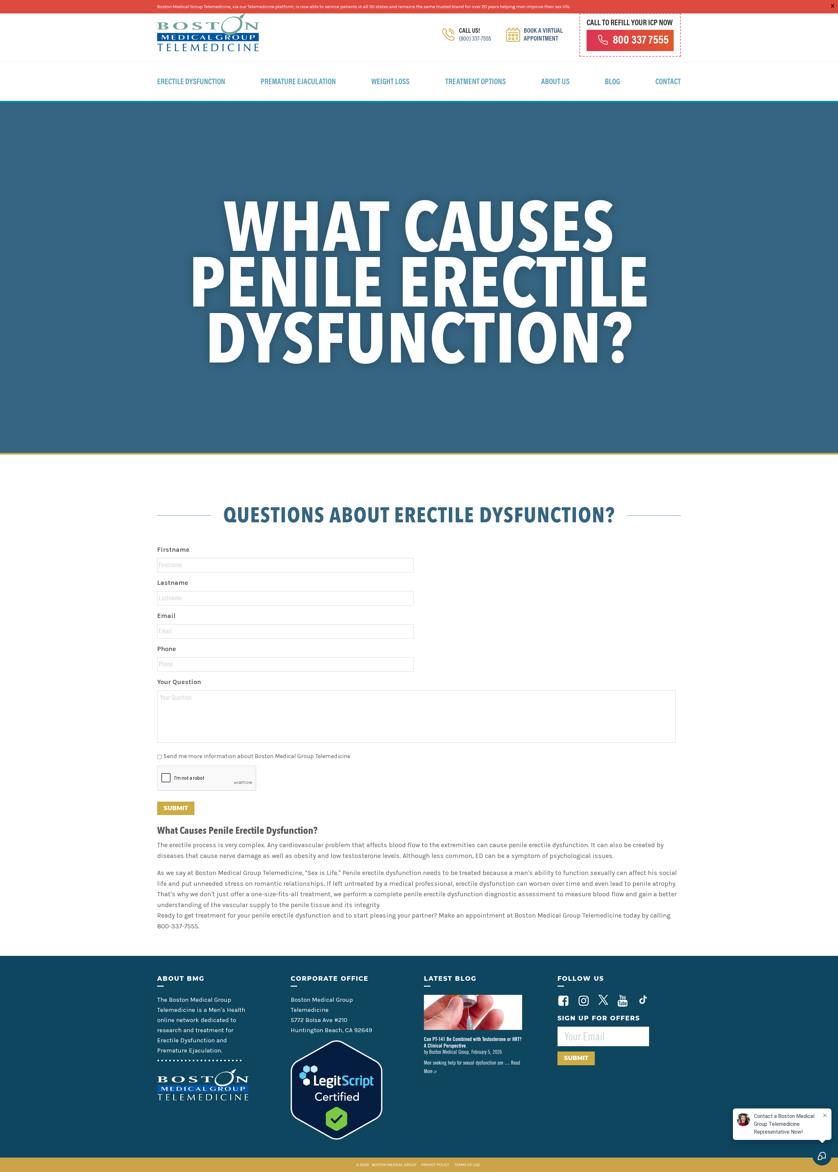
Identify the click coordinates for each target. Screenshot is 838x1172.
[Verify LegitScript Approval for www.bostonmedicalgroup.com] (336, 1137)
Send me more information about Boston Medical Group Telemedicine (256, 756)
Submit (176, 808)
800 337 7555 (641, 41)
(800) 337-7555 (475, 39)
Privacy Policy (435, 1165)
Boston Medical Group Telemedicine (208, 32)
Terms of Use (467, 1165)
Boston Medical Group (394, 1165)
